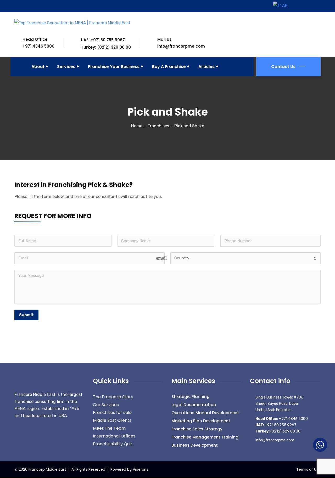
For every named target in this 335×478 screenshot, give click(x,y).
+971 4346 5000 (38, 46)
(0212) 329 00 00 (277, 431)
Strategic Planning (190, 396)
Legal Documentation (193, 404)
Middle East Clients (112, 420)
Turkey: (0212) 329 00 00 (106, 47)
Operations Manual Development (205, 413)
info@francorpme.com (181, 46)
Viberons (140, 469)
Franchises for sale (112, 412)
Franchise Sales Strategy (196, 429)
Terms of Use (308, 469)
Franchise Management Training (204, 437)
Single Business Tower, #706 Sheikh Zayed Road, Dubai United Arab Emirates (279, 403)
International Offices (114, 436)
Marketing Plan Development (200, 421)
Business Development (194, 445)
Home (136, 125)
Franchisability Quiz (112, 444)
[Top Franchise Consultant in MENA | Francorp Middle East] (72, 22)
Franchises (158, 125)
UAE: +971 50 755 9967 (103, 40)
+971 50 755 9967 (275, 425)
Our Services (106, 405)
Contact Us (283, 67)
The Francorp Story (113, 397)
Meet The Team (109, 428)
